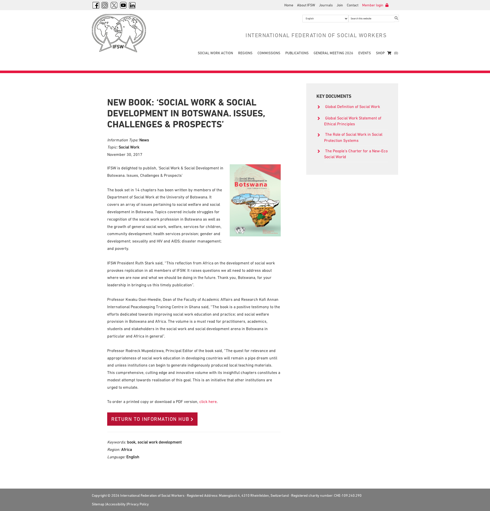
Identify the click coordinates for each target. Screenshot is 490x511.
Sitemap (98, 504)
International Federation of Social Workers (122, 33)
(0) (395, 53)
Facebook (96, 5)
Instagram (105, 5)
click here (208, 401)
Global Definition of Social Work (352, 106)
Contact (352, 5)
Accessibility (116, 504)
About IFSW (306, 5)
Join (340, 5)
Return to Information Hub (150, 419)
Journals (326, 5)
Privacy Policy (138, 504)
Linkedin (132, 5)
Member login (373, 5)
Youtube (123, 5)
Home (288, 5)
